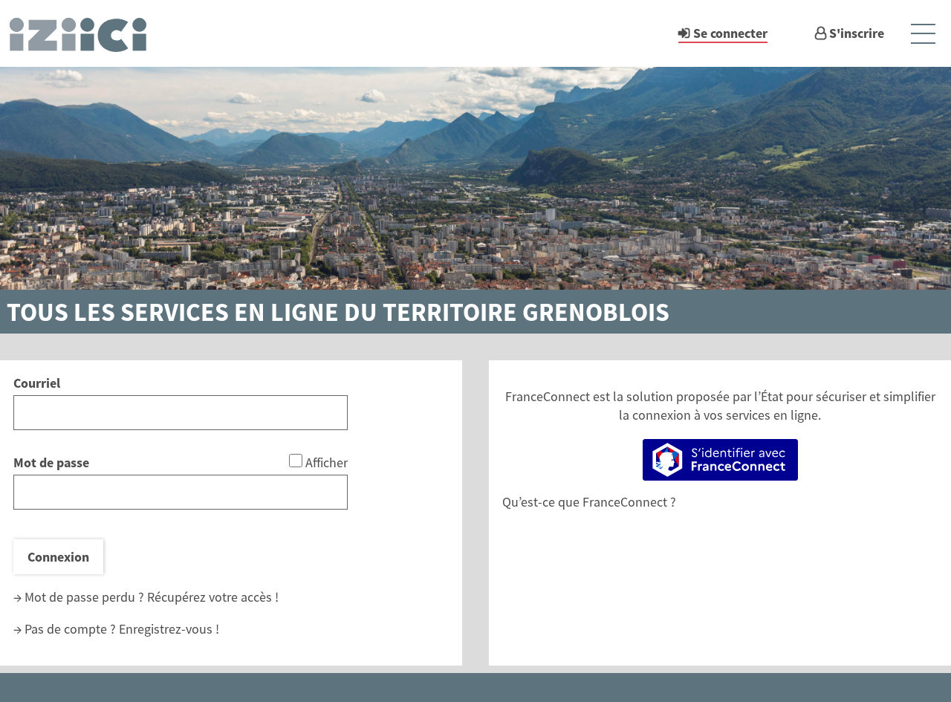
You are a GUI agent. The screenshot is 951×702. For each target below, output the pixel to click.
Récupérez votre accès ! (213, 596)
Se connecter (730, 33)
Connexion (58, 556)
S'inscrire (856, 33)
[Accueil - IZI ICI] (85, 33)
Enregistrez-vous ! (169, 628)
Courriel (36, 382)
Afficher (326, 462)
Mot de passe (51, 462)
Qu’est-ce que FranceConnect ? (589, 501)
